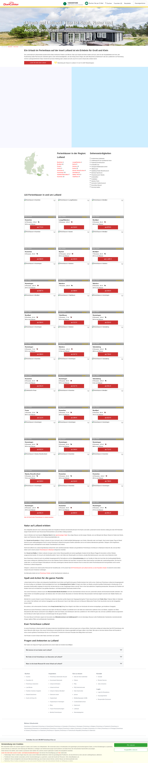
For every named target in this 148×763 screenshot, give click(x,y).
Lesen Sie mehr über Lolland (38, 62)
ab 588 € (74, 291)
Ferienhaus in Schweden (61, 726)
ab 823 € (108, 418)
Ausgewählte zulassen (130, 750)
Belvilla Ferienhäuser (56, 712)
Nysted (75, 168)
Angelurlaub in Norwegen (57, 701)
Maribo (74, 164)
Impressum (77, 705)
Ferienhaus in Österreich (88, 730)
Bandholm (60, 162)
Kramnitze (60, 176)
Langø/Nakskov (77, 162)
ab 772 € (40, 227)
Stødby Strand (76, 174)
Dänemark (15, 46)
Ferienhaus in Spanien (53, 730)
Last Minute (29, 687)
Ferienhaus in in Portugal (109, 728)
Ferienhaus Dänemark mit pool (58, 676)
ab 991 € (40, 513)
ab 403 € (74, 259)
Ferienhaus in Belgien (89, 726)
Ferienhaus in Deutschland (46, 726)
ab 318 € (74, 227)
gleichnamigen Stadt (61, 535)
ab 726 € (108, 354)
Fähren (76, 680)
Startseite (10, 46)
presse (76, 694)
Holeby (59, 168)
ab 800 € (74, 513)
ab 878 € (108, 227)
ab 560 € (40, 259)
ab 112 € (40, 418)
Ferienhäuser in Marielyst (47, 550)
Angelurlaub (53, 698)
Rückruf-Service (102, 680)
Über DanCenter (78, 691)
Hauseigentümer (140, 3)
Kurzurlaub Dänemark (56, 680)
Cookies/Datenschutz (80, 701)
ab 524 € (108, 322)
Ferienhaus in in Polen (95, 728)
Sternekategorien (78, 712)
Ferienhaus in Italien (68, 728)
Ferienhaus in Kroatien (81, 728)
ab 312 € (74, 322)
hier (59, 753)
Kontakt (100, 676)
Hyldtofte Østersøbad (63, 174)
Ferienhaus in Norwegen (76, 726)
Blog (51, 705)
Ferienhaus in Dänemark (31, 726)
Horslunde (60, 170)
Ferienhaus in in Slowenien (38, 730)
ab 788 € (108, 481)
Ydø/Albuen (76, 176)
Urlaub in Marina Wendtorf (57, 691)
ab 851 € (108, 513)
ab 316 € (74, 481)
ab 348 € (74, 449)
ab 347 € (74, 354)
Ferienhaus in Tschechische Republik (70, 730)
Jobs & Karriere (102, 684)
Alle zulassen (131, 745)
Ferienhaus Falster (45, 573)
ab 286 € (40, 354)
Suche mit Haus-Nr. (31, 698)
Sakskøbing (76, 172)
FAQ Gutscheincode (79, 687)
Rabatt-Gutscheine (31, 694)
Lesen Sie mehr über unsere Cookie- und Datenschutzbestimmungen (20, 753)
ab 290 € (74, 418)
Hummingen (61, 172)
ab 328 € (40, 481)
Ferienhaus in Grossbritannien (41, 728)
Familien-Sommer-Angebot (33, 691)
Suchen (109, 3)
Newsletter (127, 3)
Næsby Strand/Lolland (79, 170)
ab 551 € (108, 386)
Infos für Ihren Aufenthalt (80, 676)
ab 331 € (40, 386)
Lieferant (76, 708)
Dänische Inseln (54, 694)
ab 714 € (108, 449)
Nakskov (75, 166)
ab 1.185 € (108, 259)
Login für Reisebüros (103, 692)
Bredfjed (60, 164)
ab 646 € (108, 291)
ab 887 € (40, 291)
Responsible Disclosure (104, 699)
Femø (59, 166)
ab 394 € (40, 322)
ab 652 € (40, 449)
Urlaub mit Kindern (55, 684)
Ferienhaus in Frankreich (103, 726)
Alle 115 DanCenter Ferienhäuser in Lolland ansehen (38, 517)
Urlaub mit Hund (54, 687)
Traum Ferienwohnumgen (57, 708)
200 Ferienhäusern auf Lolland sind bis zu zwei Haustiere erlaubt (89, 568)
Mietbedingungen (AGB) (80, 698)
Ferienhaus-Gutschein (32, 684)
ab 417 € (74, 386)
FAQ (75, 684)
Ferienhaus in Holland (56, 728)
